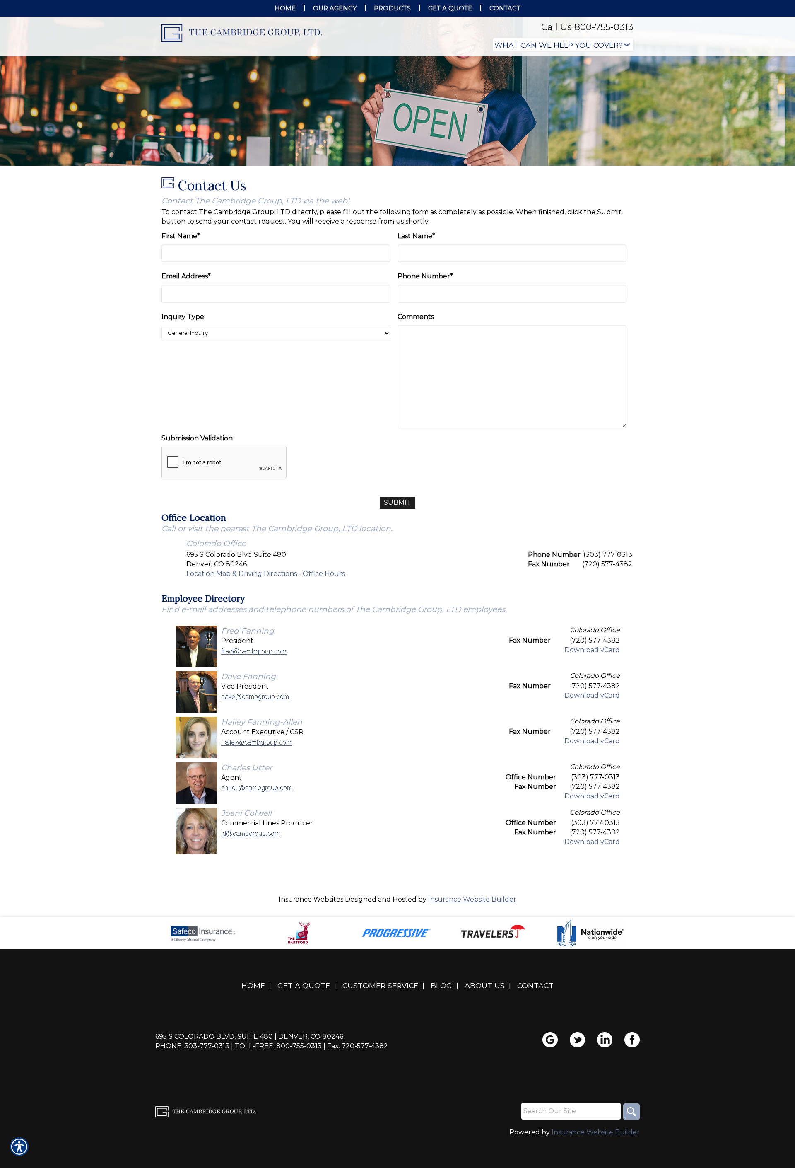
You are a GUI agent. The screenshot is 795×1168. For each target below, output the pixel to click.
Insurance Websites (311, 899)
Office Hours (324, 574)
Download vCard (592, 650)
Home (253, 985)
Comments (416, 317)
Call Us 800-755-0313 (587, 27)
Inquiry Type (182, 317)
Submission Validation (197, 438)
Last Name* (416, 236)
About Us (485, 985)
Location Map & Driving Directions (241, 574)
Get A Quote (303, 985)
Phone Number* (425, 276)
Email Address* (186, 276)
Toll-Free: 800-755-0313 (278, 1046)
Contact (535, 985)
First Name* (180, 236)
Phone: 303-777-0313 (192, 1046)
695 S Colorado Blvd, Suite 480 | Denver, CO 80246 (249, 1036)
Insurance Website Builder (472, 899)
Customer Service (380, 985)
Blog (441, 985)
